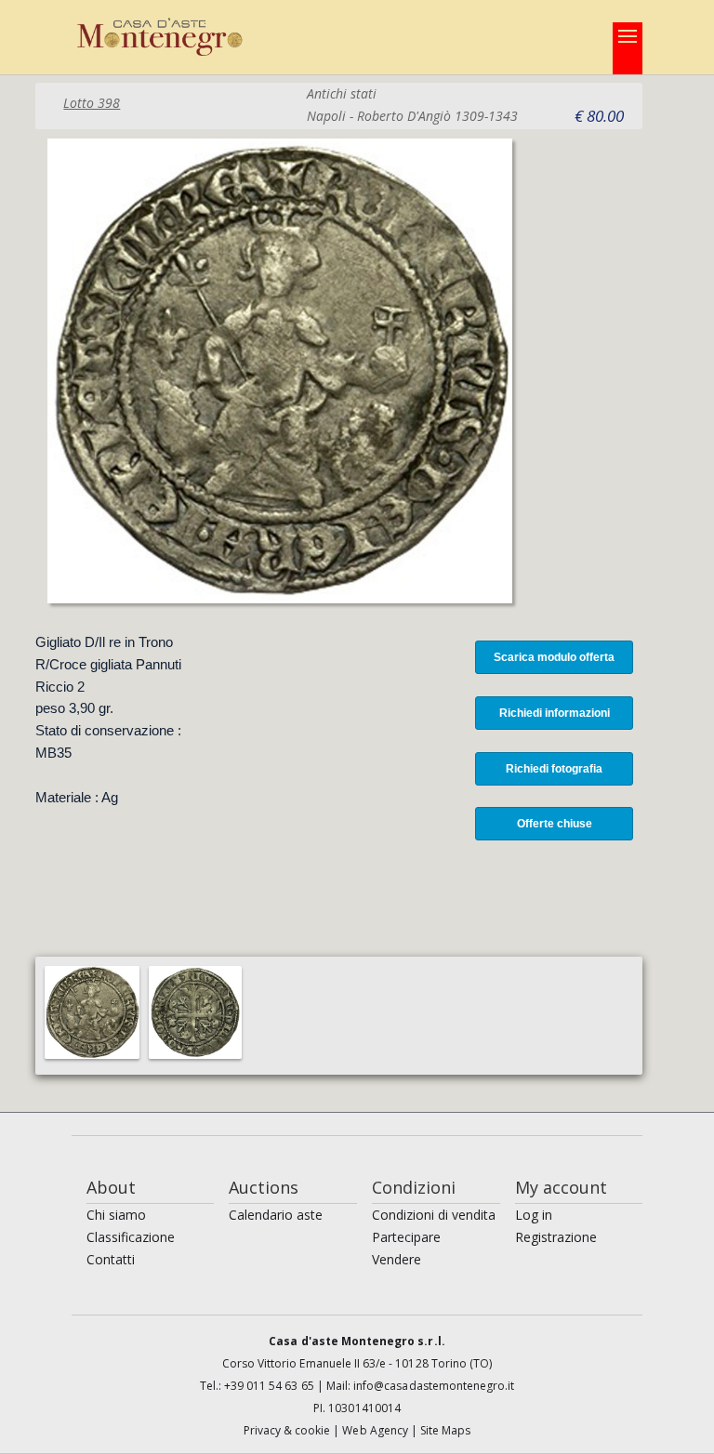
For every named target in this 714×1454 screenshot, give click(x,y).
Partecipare (406, 1237)
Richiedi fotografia (554, 768)
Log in (533, 1214)
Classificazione (130, 1237)
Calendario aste (276, 1214)
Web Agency (376, 1430)
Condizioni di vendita (434, 1214)
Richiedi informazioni (554, 713)
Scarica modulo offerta (554, 657)
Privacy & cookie (289, 1430)
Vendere (396, 1259)
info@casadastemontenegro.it (433, 1386)
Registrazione (556, 1237)
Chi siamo (116, 1214)
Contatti (110, 1259)
